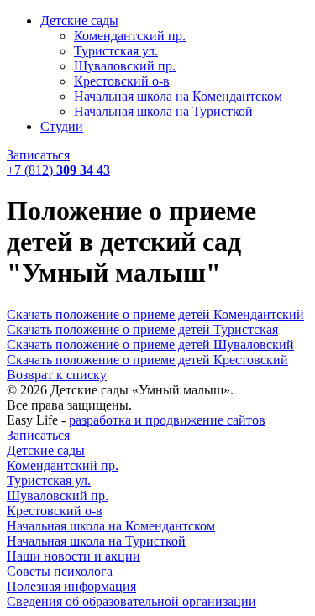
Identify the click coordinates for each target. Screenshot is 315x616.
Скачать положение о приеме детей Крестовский (147, 359)
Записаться (38, 155)
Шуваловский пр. (125, 66)
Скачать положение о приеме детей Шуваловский (150, 344)
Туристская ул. (116, 51)
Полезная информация (71, 586)
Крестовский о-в (122, 81)
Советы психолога (60, 571)
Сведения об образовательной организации (131, 601)
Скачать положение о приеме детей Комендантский (155, 314)
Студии (61, 126)
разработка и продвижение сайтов (167, 420)
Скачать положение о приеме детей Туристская (142, 329)
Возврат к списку (57, 375)
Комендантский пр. (130, 36)
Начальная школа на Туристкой (163, 111)
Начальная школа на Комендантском (178, 96)
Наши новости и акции (73, 556)
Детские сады (79, 20)
